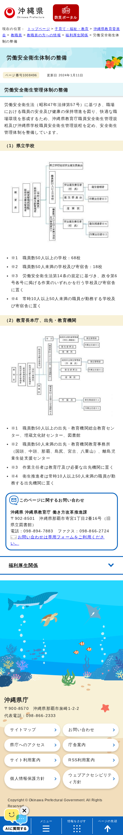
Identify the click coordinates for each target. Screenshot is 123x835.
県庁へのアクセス (27, 745)
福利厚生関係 (77, 35)
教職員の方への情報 (44, 35)
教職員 (16, 35)
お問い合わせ (81, 730)
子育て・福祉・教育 (72, 29)
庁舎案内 (77, 745)
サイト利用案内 (25, 760)
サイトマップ (23, 730)
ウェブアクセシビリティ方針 (90, 778)
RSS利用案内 (81, 760)
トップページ (38, 29)
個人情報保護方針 (27, 778)
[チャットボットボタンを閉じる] (24, 810)
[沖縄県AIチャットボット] (16, 819)
